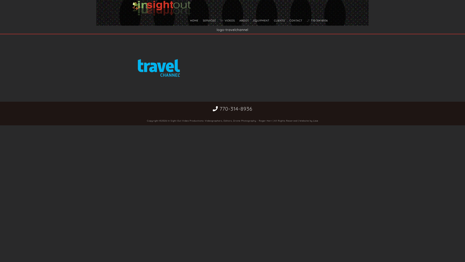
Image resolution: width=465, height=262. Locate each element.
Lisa (315, 120)
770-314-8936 (236, 109)
